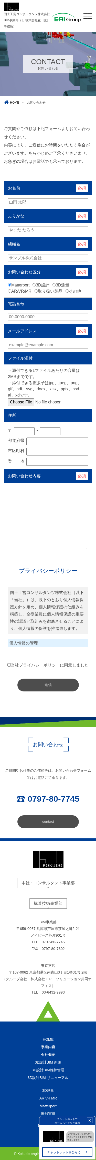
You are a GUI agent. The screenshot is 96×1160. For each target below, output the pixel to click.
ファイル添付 (20, 358)
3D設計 (42, 285)
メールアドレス (22, 331)
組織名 (14, 244)
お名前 (14, 188)
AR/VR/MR (21, 291)
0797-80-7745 (53, 942)
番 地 (16, 461)
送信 (48, 685)
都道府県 (16, 440)
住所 (12, 415)
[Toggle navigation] (87, 16)
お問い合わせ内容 (24, 476)
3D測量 (62, 285)
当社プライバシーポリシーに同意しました (50, 665)
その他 (75, 291)
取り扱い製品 (50, 291)
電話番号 (16, 304)
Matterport (20, 285)
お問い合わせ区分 (24, 272)
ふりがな (16, 216)
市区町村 (16, 451)
